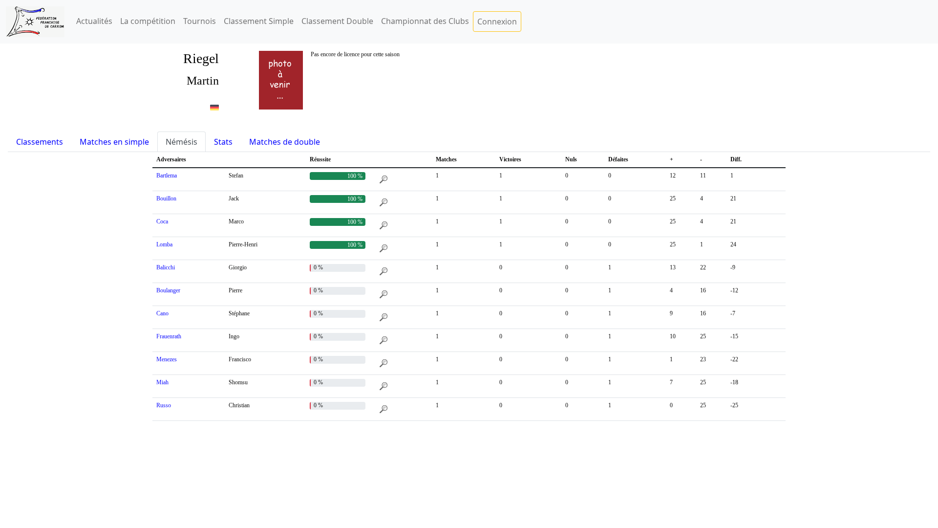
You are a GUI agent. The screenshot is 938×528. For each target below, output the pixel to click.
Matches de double (284, 141)
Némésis (181, 141)
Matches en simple (114, 141)
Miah (162, 382)
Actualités (94, 21)
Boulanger (168, 290)
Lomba (164, 244)
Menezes (166, 359)
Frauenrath (168, 336)
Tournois (199, 21)
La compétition (147, 21)
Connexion (497, 21)
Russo (163, 405)
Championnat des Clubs (425, 21)
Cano (162, 313)
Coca (162, 221)
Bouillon (166, 198)
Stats (223, 141)
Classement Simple (259, 21)
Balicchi (165, 267)
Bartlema (166, 175)
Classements (39, 141)
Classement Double (337, 21)
